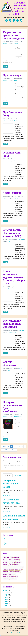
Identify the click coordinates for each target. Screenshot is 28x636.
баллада (6, 557)
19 (6, 450)
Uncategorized (12, 289)
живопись (13, 579)
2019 (6, 601)
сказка (5, 574)
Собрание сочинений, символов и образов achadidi (17, 8)
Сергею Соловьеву (9, 363)
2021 (6, 597)
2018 (6, 603)
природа (20, 567)
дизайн (5, 560)
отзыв (5, 567)
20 (9, 450)
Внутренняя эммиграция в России (11, 483)
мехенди (17, 564)
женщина (6, 579)
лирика (18, 562)
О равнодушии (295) (12, 154)
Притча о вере (12, 75)
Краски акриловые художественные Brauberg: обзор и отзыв (14, 277)
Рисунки (16, 43)
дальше (7, 495)
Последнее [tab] (7, 475)
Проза (15, 80)
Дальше (6, 66)
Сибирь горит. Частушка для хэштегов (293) (12, 233)
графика (16, 560)
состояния (12, 574)
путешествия (7, 569)
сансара (17, 571)
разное (5, 571)
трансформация (8, 576)
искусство (12, 562)
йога (16, 576)
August (7, 595)
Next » (14, 450)
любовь (5, 564)
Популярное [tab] (18, 475)
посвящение (12, 567)
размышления (17, 569)
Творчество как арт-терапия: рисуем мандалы (13, 35)
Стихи (15, 120)
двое (10, 560)
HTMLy (12, 633)
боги (11, 557)
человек (17, 557)
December (8, 593)
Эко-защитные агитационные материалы (12, 323)
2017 (6, 605)
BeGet (19, 633)
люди (11, 564)
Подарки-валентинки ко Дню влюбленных (12, 406)
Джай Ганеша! (12, 192)
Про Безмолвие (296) (12, 114)
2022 (6, 590)
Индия (5, 562)
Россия (11, 571)
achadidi (5, 43)
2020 (6, 599)
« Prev (4, 447)
